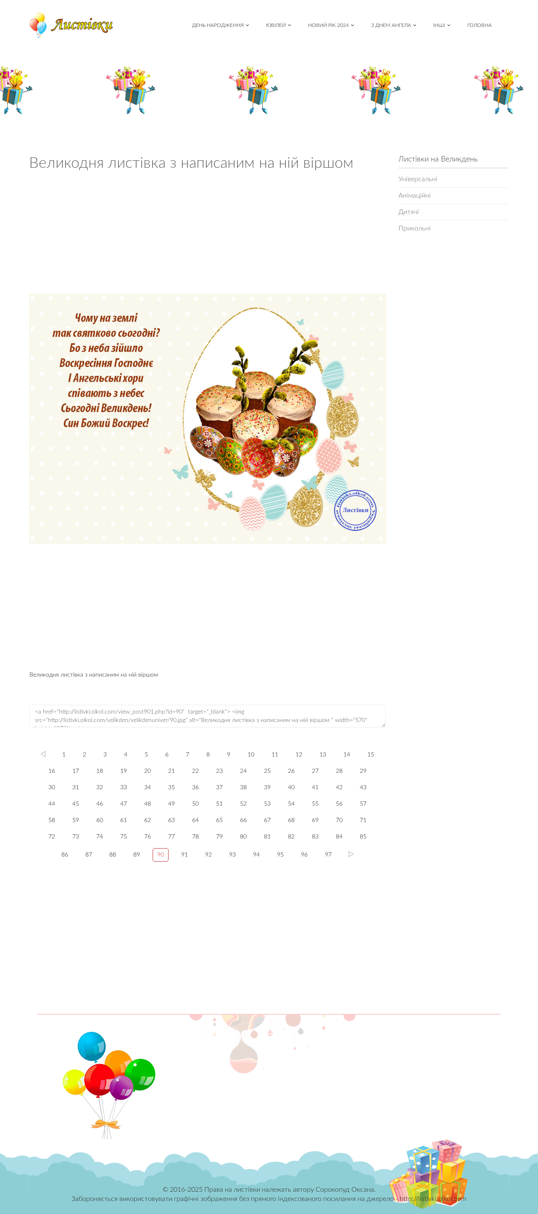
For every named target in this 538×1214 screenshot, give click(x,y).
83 (315, 837)
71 (363, 820)
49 (171, 804)
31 (75, 788)
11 (275, 755)
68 (291, 820)
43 (363, 788)
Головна (479, 25)
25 (267, 771)
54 (291, 804)
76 (147, 837)
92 (208, 855)
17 (75, 771)
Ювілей (276, 25)
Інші (439, 25)
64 (195, 820)
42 (339, 788)
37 (219, 788)
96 (304, 855)
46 (99, 804)
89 (136, 855)
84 (339, 837)
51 (219, 804)
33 (123, 788)
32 (99, 788)
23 (219, 771)
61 (123, 820)
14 (346, 755)
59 (75, 820)
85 (363, 837)
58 (51, 820)
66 (243, 820)
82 (291, 837)
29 (363, 771)
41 (315, 788)
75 (123, 837)
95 (280, 855)
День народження (218, 25)
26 (291, 771)
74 (99, 837)
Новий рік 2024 (328, 25)
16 (51, 771)
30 (51, 788)
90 (160, 855)
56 (339, 804)
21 (171, 771)
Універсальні (418, 179)
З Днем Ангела (391, 25)
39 (267, 788)
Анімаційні (414, 195)
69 (315, 820)
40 (291, 788)
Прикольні (414, 228)
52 (243, 804)
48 (147, 804)
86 (64, 855)
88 (112, 855)
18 (99, 771)
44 (51, 804)
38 (243, 788)
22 (195, 771)
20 (147, 771)
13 (322, 755)
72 (51, 837)
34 (147, 788)
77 (171, 837)
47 (123, 804)
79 (219, 837)
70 (339, 820)
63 (171, 820)
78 (195, 837)
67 (267, 820)
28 (339, 771)
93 (232, 855)
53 (267, 804)
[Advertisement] (207, 235)
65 (219, 820)
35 (171, 788)
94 (256, 855)
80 (243, 837)
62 (147, 820)
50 (195, 804)
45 (75, 804)
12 (298, 755)
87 (88, 855)
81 (267, 837)
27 (315, 771)
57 (363, 804)
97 (328, 855)
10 (251, 755)
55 (315, 804)
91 (184, 855)
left (43, 754)
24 (243, 771)
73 (75, 837)
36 (195, 788)
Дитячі (408, 212)
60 (99, 820)
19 (123, 771)
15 (370, 755)
